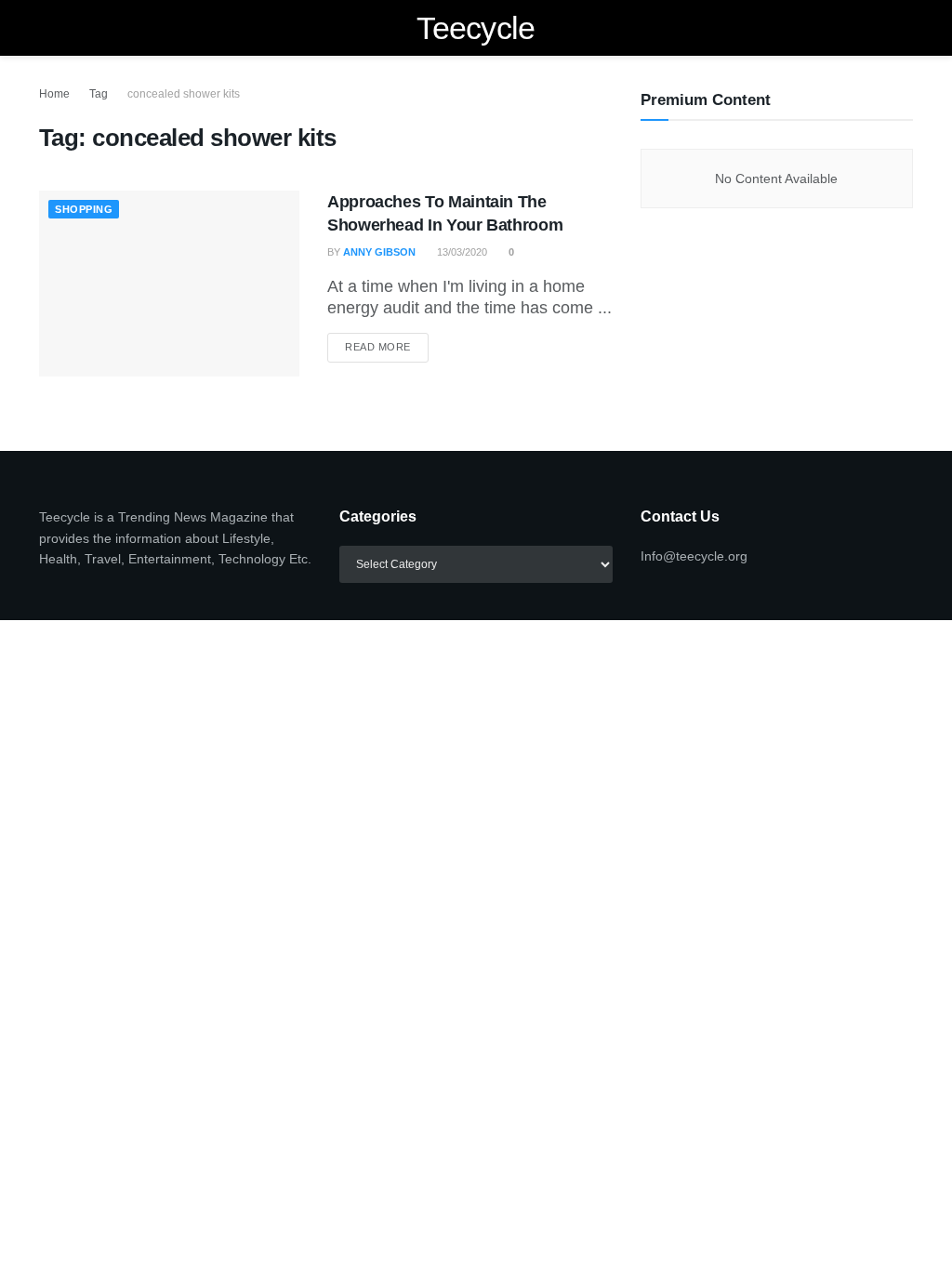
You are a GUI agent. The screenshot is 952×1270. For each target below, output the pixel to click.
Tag (98, 93)
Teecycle (476, 28)
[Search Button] (905, 28)
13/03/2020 (460, 252)
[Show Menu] (47, 28)
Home (54, 93)
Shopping (83, 209)
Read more (387, 346)
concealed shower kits (183, 93)
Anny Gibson (379, 252)
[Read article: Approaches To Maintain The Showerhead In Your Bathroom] (169, 284)
